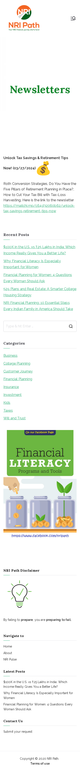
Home (7, 646)
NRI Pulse (10, 659)
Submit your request (17, 731)
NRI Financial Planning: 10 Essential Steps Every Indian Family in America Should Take (38, 306)
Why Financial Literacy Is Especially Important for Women (32, 264)
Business (10, 356)
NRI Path (52, 758)
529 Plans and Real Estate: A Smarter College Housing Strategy (39, 292)
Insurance (11, 387)
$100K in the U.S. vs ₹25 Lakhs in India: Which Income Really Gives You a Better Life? (39, 250)
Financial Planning (17, 379)
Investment (12, 395)
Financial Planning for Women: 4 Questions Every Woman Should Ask (37, 278)
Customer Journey (18, 371)
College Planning (17, 363)
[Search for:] (40, 326)
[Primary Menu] (73, 18)
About (7, 653)
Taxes (8, 411)
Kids (6, 403)
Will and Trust (14, 418)
